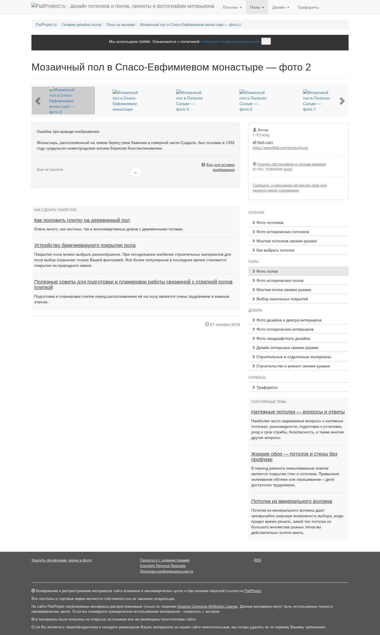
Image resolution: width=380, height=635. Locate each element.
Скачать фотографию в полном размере (292, 164)
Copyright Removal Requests (163, 565)
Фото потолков (269, 222)
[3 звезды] (45, 165)
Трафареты (308, 7)
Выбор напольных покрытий (281, 298)
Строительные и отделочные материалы (293, 356)
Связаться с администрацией (164, 560)
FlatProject (252, 590)
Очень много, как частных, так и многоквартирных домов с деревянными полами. (109, 228)
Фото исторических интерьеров (284, 329)
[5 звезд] (52, 165)
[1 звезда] (38, 165)
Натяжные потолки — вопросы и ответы (298, 412)
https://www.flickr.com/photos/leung (280, 147)
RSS (257, 560)
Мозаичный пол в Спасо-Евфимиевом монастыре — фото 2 (190, 24)
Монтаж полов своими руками (283, 289)
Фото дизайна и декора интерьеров (288, 320)
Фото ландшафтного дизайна (282, 338)
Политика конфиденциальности (166, 571)
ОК (266, 41)
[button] (38, 100)
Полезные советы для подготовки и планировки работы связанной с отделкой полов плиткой (133, 284)
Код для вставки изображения (220, 167)
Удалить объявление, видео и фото (61, 560)
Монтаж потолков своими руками (286, 240)
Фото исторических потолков (282, 231)
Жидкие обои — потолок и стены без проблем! (294, 456)
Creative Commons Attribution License (207, 606)
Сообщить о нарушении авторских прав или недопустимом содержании (290, 188)
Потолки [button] (231, 7)
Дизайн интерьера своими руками (287, 347)
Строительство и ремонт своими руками (292, 365)
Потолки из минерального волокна (291, 501)
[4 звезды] (48, 165)
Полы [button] (255, 7)
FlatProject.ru (46, 24)
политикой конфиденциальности (230, 41)
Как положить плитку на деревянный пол (82, 220)
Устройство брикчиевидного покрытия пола (84, 245)
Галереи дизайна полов (81, 24)
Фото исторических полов (279, 280)
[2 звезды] (42, 165)
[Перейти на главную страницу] (123, 7)
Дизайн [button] (279, 7)
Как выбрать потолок (274, 250)
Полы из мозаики (120, 24)
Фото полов (266, 271)
